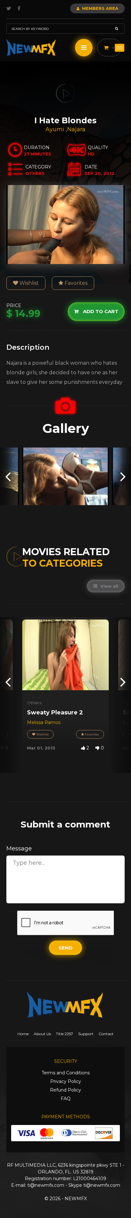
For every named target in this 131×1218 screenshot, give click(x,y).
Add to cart (100, 311)
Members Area (99, 8)
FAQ (66, 1098)
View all (108, 586)
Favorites (75, 283)
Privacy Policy (65, 1081)
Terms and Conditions (66, 1073)
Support (85, 1033)
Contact (106, 1033)
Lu (126, 722)
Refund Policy (65, 1090)
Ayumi (55, 129)
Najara (76, 129)
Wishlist (28, 283)
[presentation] (8, 476)
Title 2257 (64, 1033)
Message (19, 848)
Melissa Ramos (43, 722)
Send (65, 948)
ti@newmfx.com (45, 1185)
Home (23, 1033)
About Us (42, 1033)
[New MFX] (31, 47)
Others (34, 702)
